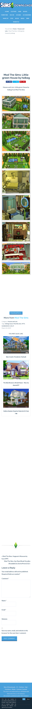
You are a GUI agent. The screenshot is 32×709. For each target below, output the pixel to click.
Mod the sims (17, 323)
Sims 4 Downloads (16, 5)
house (11, 323)
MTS (23, 323)
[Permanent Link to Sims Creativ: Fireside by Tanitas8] (16, 353)
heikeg (7, 323)
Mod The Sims (21, 318)
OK (24, 699)
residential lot (6, 326)
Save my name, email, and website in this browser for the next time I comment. (15, 632)
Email (4, 610)
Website (4, 619)
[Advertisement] (16, 54)
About (28, 699)
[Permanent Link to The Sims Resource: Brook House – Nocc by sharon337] (16, 379)
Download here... (16, 313)
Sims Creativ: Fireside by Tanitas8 (16, 357)
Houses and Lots (12, 321)
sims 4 (12, 326)
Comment (5, 578)
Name (4, 600)
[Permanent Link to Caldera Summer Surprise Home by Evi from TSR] (16, 407)
